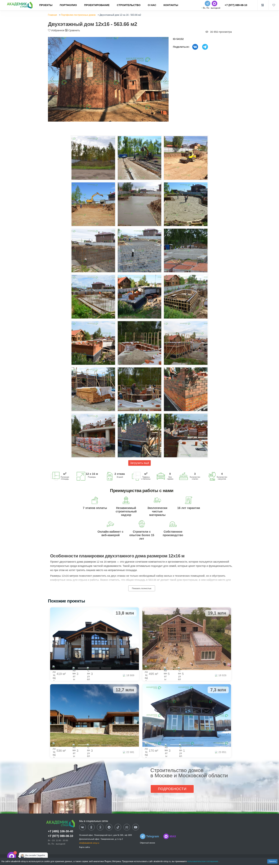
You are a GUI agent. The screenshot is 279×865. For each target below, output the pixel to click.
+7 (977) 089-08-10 (236, 5)
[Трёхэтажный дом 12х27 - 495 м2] (186, 638)
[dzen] (100, 827)
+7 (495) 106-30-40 (60, 831)
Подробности (172, 789)
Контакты (170, 5)
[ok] (91, 827)
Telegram (152, 836)
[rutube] (127, 827)
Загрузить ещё (139, 462)
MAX (173, 836)
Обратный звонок (147, 843)
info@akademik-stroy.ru (89, 843)
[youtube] (135, 827)
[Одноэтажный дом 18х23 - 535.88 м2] (94, 715)
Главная (52, 15)
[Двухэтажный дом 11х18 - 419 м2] (94, 638)
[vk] (82, 827)
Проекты (45, 5)
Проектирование (97, 5)
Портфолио (68, 5)
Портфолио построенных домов (78, 15)
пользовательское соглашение (203, 861)
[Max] (21, 856)
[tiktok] (118, 827)
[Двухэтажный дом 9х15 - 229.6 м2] (186, 715)
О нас (152, 5)
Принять (272, 861)
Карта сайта (84, 847)
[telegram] (109, 827)
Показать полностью (141, 588)
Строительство (129, 5)
